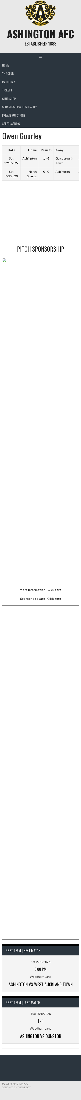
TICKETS (7, 90)
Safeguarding (11, 123)
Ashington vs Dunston (40, 1036)
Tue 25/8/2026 (40, 1013)
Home (5, 65)
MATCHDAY (8, 82)
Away (59, 150)
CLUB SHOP (9, 98)
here (58, 590)
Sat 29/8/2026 (40, 962)
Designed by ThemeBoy (16, 1087)
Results (46, 150)
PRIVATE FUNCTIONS (13, 115)
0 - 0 (46, 171)
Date (11, 150)
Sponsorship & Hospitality (19, 106)
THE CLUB (8, 73)
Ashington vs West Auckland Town (41, 984)
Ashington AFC (40, 33)
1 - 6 (46, 158)
